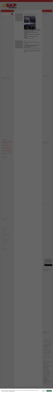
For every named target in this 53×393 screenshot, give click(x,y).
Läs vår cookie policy (12, 391)
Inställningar (43, 390)
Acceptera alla (49, 390)
